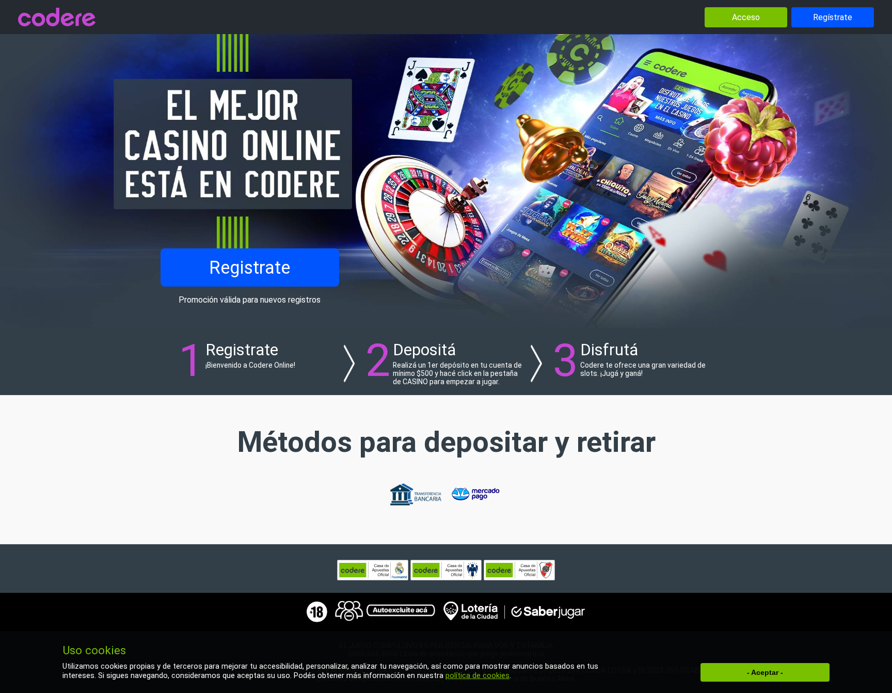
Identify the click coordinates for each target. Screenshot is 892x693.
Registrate (249, 267)
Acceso (746, 17)
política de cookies (477, 675)
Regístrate (832, 17)
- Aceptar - (765, 672)
